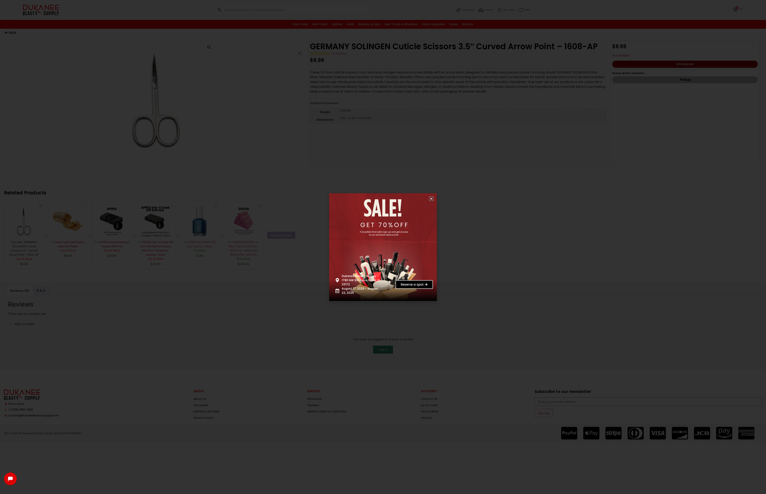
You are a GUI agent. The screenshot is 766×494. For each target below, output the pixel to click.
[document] (383, 247)
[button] (431, 198)
